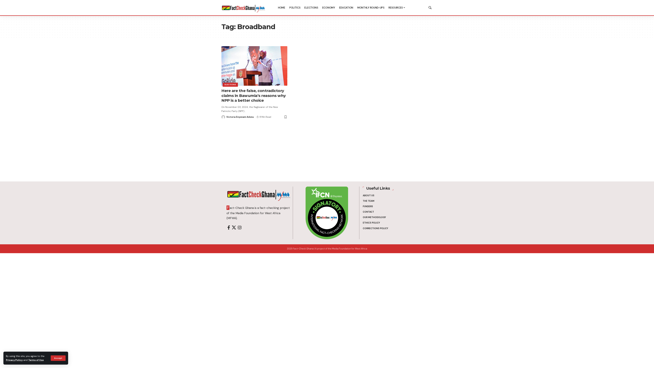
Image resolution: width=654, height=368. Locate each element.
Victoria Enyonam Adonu (240, 117)
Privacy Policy (14, 360)
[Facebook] (229, 227)
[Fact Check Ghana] (243, 8)
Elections (230, 84)
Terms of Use (36, 360)
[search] (430, 7)
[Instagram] (239, 227)
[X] (234, 227)
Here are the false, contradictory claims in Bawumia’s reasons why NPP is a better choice (253, 95)
